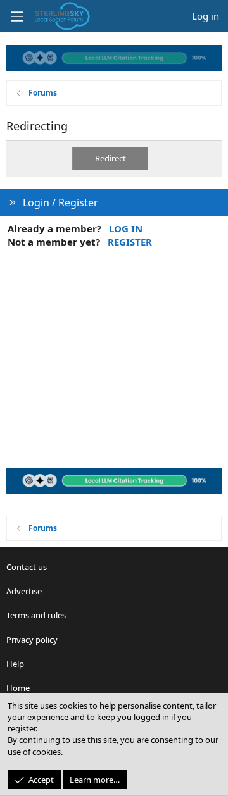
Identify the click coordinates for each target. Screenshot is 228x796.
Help (15, 663)
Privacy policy (32, 639)
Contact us (26, 567)
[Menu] (16, 16)
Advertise (24, 591)
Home (18, 687)
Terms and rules (36, 615)
